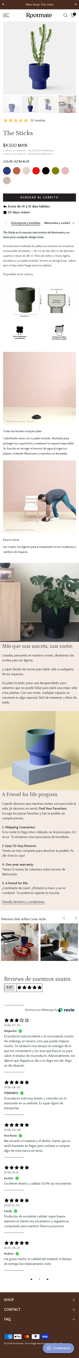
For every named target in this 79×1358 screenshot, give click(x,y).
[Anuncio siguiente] (75, 4)
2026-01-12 (11, 1172)
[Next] (73, 223)
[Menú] (11, 15)
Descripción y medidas (25, 223)
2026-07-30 (12, 1025)
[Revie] (66, 1010)
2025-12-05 (11, 1205)
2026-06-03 (12, 1087)
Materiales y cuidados (58, 223)
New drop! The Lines (39, 4)
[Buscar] (65, 15)
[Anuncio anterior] (3, 4)
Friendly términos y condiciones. (23, 902)
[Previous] (6, 223)
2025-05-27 (12, 1248)
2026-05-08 (12, 1130)
